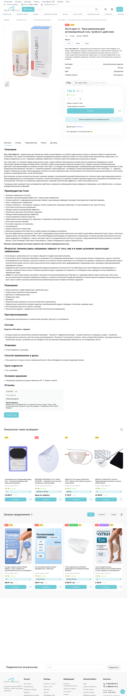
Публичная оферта (70, 688)
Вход (85, 683)
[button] (121, 429)
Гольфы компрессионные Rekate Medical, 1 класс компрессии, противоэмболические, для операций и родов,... (18, 569)
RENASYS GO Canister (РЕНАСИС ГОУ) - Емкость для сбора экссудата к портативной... (78, 481)
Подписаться (113, 667)
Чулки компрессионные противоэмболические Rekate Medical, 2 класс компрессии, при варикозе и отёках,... (108, 569)
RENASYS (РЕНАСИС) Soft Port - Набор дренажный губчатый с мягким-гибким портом (108, 481)
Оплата (43, 143)
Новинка (73, 525)
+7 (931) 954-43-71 (112, 683)
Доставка (53, 143)
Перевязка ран (21, 20)
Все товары (27, 683)
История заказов (88, 692)
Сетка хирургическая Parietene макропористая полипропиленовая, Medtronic (77, 568)
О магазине (67, 691)
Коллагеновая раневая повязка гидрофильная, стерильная (45, 568)
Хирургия (27, 692)
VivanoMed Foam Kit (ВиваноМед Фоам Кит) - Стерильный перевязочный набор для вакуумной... (18, 481)
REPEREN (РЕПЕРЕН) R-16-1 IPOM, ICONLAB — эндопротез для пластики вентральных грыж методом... (48, 481)
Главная (6, 20)
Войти (120, 9)
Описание (7, 143)
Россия (120, 68)
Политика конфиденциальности (71, 685)
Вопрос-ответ (48, 686)
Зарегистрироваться (90, 686)
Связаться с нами (49, 683)
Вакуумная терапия (30, 689)
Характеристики (31, 143)
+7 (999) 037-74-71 (112, 686)
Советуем (102, 514)
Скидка (113, 514)
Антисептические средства (42, 20)
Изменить (80, 126)
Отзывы (18, 143)
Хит (36, 437)
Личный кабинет (88, 689)
